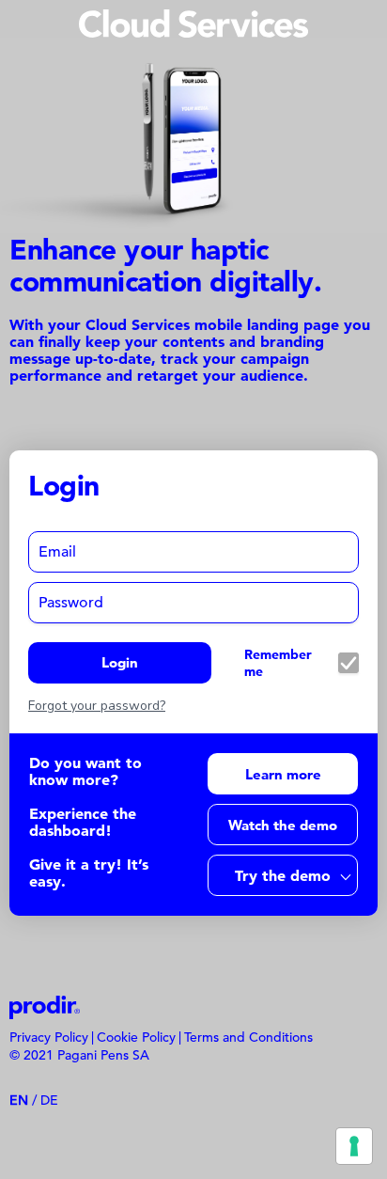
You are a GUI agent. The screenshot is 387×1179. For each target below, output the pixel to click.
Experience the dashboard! (82, 822)
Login (119, 662)
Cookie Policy (136, 1037)
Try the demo (283, 875)
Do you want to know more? (85, 771)
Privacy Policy (48, 1037)
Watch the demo (282, 825)
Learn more (283, 774)
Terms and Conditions (248, 1037)
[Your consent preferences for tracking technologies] (354, 1146)
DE (49, 1100)
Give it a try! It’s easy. (88, 872)
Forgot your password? (96, 706)
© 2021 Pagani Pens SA (79, 1054)
